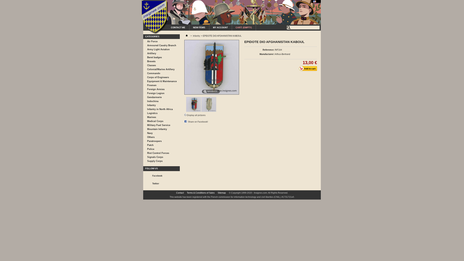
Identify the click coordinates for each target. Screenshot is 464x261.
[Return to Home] (186, 36)
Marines (151, 117)
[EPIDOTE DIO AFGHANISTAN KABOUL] (193, 111)
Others (151, 137)
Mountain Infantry (157, 129)
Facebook (157, 176)
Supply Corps (155, 161)
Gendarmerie (154, 97)
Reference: (268, 50)
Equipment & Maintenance (162, 81)
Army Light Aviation (158, 49)
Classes (151, 65)
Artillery (151, 53)
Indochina (152, 101)
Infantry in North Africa (160, 109)
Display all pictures (196, 115)
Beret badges (154, 57)
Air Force (152, 41)
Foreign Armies (156, 89)
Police (150, 149)
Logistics (152, 113)
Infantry (151, 105)
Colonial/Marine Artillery (161, 69)
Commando (153, 73)
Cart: (244, 27)
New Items (199, 27)
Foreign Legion (155, 93)
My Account (220, 27)
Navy (150, 133)
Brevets (151, 61)
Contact (180, 193)
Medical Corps (155, 121)
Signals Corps (155, 157)
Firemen (151, 85)
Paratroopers (154, 141)
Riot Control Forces (158, 153)
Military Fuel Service (158, 125)
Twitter (155, 183)
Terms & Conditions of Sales (201, 193)
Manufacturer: (267, 54)
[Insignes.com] (155, 18)
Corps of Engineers (158, 77)
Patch (150, 145)
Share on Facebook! (198, 122)
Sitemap (222, 193)
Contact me (178, 27)
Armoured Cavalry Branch (161, 45)
